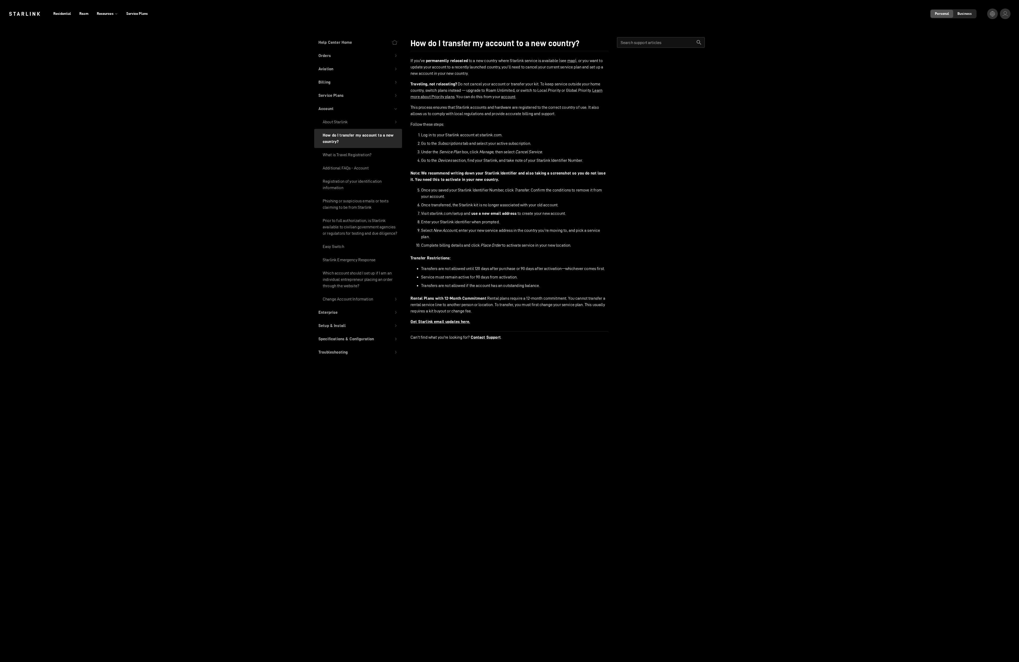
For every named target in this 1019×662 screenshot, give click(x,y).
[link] (24, 13)
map (571, 60)
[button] (358, 55)
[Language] (992, 13)
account (508, 96)
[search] (699, 42)
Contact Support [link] (486, 337)
